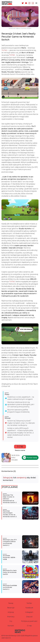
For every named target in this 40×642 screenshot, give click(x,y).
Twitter (29, 603)
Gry (10, 621)
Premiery (10, 617)
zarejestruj (21, 478)
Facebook (29, 608)
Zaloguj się (8, 478)
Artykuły (11, 612)
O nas (29, 626)
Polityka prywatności (29, 621)
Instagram (29, 612)
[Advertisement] (20, 528)
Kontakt (11, 626)
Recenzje (10, 608)
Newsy (10, 603)
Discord (29, 617)
